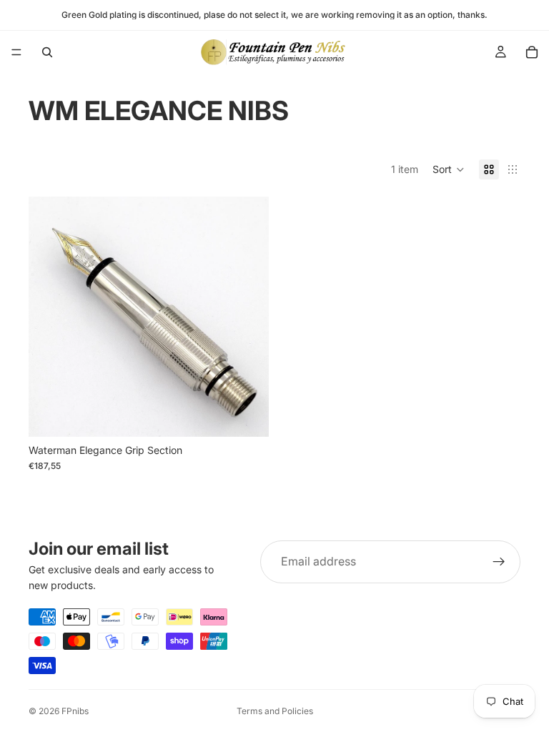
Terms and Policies (275, 711)
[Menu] (16, 52)
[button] (448, 169)
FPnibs (75, 711)
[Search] (47, 52)
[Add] (246, 414)
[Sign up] (499, 562)
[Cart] (532, 52)
